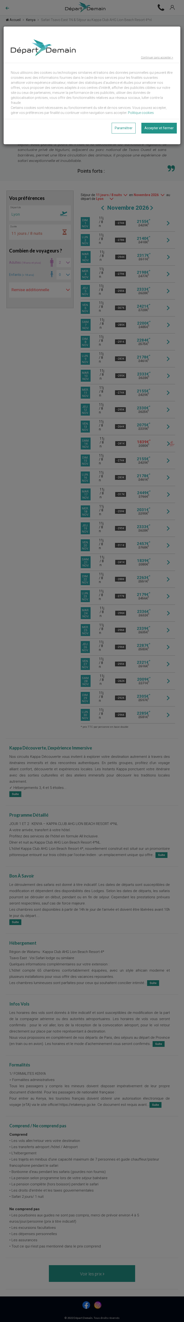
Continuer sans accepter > (157, 57)
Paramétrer (123, 128)
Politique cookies (141, 113)
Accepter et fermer (159, 128)
